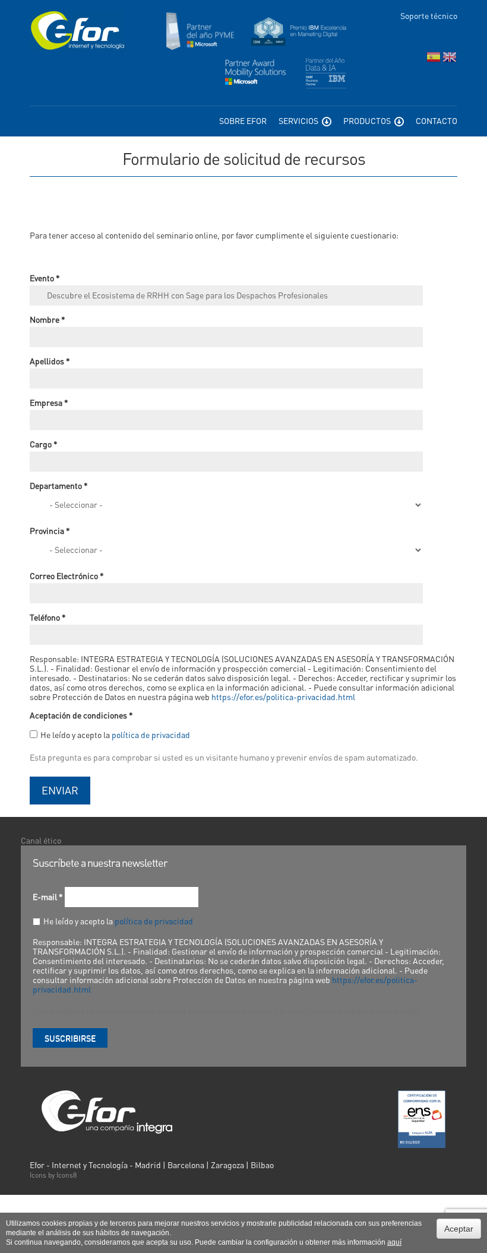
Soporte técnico (428, 15)
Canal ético (41, 840)
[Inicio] (77, 31)
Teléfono (48, 617)
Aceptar (458, 1228)
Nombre (47, 319)
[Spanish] (433, 59)
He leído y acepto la (115, 734)
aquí (394, 1242)
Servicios (299, 120)
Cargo (44, 444)
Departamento (59, 485)
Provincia (50, 530)
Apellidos (50, 360)
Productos (368, 120)
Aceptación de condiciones (81, 715)
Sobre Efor (243, 120)
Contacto (436, 120)
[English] (449, 59)
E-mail (48, 896)
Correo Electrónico (67, 575)
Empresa (49, 402)
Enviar (60, 790)
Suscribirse (70, 1037)
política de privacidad (151, 734)
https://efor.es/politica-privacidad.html (283, 696)
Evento (45, 277)
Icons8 (66, 1175)
